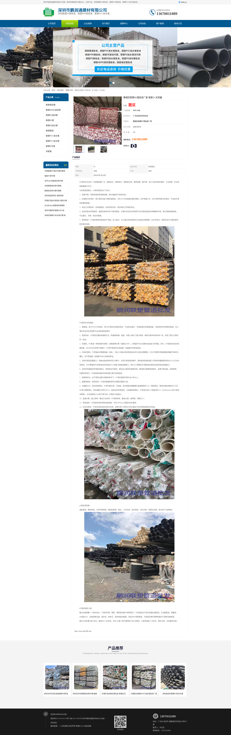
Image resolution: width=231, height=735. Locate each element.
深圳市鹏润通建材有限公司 (91, 718)
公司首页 (52, 23)
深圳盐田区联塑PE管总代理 (114, 694)
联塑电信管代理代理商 (53, 191)
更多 (65, 165)
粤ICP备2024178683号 (74, 718)
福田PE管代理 (50, 176)
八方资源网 (63, 726)
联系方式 (178, 23)
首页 (53, 90)
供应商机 (70, 23)
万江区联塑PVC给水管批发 (172, 694)
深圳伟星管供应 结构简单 (54, 196)
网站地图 (87, 726)
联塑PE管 (69, 90)
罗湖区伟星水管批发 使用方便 (56, 200)
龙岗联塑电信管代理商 (53, 186)
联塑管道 (50, 131)
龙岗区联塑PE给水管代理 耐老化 (56, 215)
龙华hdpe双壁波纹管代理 (54, 181)
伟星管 (49, 151)
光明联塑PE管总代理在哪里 (55, 171)
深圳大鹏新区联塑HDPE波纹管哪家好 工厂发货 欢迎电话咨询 (56, 210)
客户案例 (160, 23)
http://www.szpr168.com (83, 631)
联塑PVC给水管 (52, 141)
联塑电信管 (50, 105)
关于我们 (106, 23)
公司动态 (142, 23)
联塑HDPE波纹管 (53, 110)
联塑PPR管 (50, 146)
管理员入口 (80, 726)
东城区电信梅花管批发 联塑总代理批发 (57, 694)
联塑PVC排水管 (52, 136)
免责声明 (71, 726)
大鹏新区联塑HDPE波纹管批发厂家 (85, 694)
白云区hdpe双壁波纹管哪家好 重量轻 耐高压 (56, 205)
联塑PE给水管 (52, 125)
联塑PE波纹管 (52, 115)
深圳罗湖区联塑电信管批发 (143, 694)
